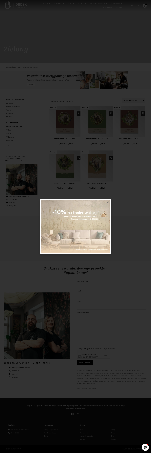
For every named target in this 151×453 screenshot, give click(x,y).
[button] (108, 202)
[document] (75, 226)
